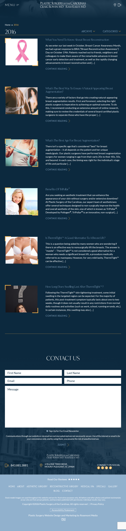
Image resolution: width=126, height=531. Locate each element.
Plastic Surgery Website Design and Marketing (52, 515)
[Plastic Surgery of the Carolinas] (63, 456)
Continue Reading (56, 68)
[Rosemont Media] (63, 519)
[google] (106, 467)
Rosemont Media (89, 515)
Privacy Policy (97, 504)
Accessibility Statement (63, 510)
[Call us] (119, 4)
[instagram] (102, 467)
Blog (57, 490)
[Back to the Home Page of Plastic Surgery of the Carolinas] (63, 5)
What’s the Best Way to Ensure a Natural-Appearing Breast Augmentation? (79, 90)
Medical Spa (87, 486)
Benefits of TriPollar (58, 189)
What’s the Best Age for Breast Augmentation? (73, 140)
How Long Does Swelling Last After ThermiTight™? (75, 286)
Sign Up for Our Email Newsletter (64, 431)
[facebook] (98, 467)
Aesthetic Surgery (37, 486)
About (20, 486)
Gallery (113, 486)
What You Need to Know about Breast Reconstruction (77, 39)
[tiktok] (110, 467)
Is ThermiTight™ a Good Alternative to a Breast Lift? (75, 238)
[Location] (115, 4)
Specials (101, 486)
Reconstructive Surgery (64, 486)
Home (7, 25)
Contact (67, 490)
